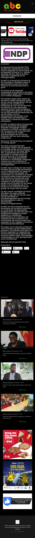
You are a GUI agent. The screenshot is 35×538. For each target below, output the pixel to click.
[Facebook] (17, 508)
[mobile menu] (32, 3)
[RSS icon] (23, 531)
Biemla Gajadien (8, 382)
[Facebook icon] (13, 531)
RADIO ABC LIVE (18, 21)
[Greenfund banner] (17, 490)
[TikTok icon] (19, 531)
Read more (23, 327)
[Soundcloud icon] (21, 531)
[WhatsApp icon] (12, 531)
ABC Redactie (7, 319)
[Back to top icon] (17, 522)
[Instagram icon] (17, 531)
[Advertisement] (17, 276)
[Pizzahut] (17, 458)
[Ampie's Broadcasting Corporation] (13, 7)
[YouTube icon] (15, 531)
